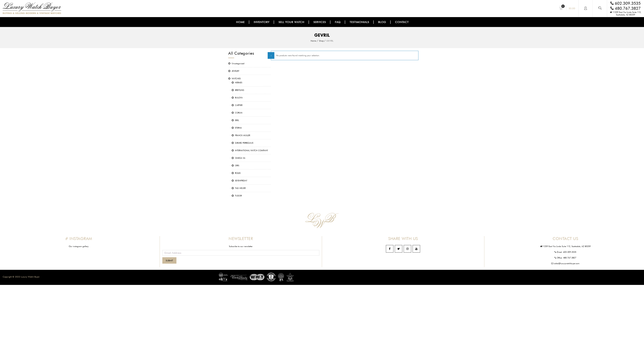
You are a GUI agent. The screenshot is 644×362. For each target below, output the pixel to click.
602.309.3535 (627, 3)
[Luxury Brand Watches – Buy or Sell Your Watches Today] (32, 13)
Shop (321, 40)
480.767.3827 (627, 8)
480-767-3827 (569, 257)
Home (313, 40)
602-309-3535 (569, 252)
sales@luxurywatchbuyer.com (566, 263)
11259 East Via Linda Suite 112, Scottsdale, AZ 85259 (626, 13)
